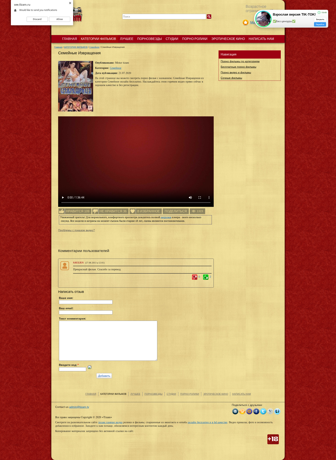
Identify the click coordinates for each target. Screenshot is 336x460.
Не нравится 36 (113, 211)
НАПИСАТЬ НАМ (261, 38)
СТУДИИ (172, 38)
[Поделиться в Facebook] (256, 411)
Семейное (115, 68)
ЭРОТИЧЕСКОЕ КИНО (228, 38)
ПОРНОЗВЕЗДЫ (149, 38)
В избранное (148, 211)
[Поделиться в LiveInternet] (277, 411)
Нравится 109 (77, 211)
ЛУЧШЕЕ (126, 38)
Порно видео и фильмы (236, 72)
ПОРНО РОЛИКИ (194, 38)
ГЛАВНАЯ (69, 38)
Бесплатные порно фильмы (238, 66)
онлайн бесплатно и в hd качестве (207, 422)
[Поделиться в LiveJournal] (270, 411)
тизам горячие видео (110, 422)
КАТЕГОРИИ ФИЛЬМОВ (98, 38)
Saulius (78, 262)
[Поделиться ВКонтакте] (235, 411)
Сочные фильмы (231, 77)
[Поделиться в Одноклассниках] (242, 411)
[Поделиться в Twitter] (263, 411)
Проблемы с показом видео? (76, 230)
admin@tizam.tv (79, 406)
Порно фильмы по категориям (240, 61)
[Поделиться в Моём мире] (249, 411)
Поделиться (176, 211)
